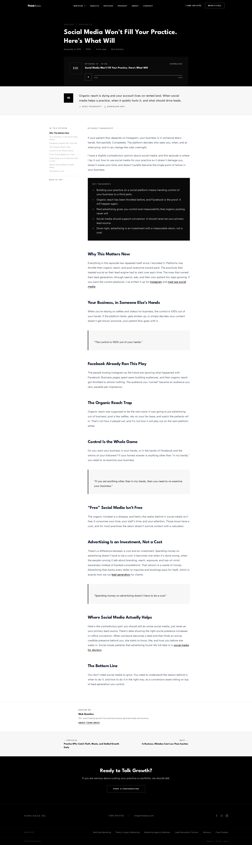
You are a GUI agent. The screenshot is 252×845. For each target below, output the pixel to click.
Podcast (122, 6)
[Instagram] (221, 816)
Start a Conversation (126, 789)
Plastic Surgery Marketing (128, 832)
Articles (108, 6)
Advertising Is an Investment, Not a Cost (63, 159)
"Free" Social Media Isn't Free (61, 154)
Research (210, 841)
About (135, 6)
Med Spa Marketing (102, 832)
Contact (148, 6)
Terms (226, 841)
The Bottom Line (56, 171)
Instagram (156, 282)
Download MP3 (116, 107)
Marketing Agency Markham (157, 832)
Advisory (207, 832)
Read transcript (92, 107)
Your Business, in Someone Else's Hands (63, 138)
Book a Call (215, 6)
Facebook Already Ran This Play (63, 143)
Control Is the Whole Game (61, 151)
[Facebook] (216, 816)
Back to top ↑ (56, 180)
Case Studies (222, 832)
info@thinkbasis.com (144, 815)
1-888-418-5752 (194, 6)
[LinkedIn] (227, 816)
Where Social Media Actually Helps (61, 166)
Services (78, 6)
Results (94, 6)
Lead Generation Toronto (186, 832)
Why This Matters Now (59, 133)
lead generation (121, 574)
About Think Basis (89, 723)
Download (176, 64)
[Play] (88, 76)
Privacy (218, 841)
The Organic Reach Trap (59, 147)
